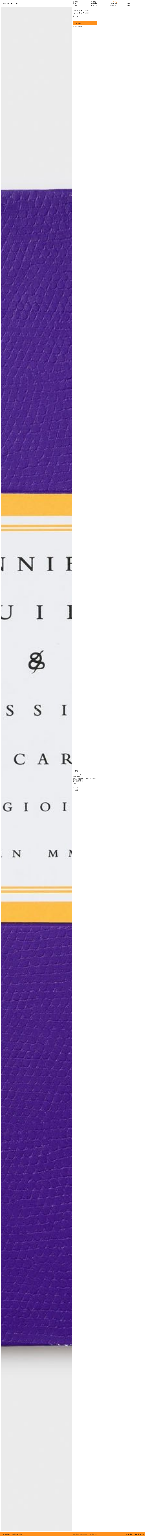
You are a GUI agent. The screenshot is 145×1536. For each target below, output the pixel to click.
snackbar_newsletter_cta (135, 1534)
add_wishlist (78, 27)
